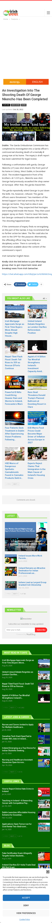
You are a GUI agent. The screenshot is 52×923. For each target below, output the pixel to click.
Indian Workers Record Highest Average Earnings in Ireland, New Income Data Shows (26, 544)
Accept (26, 897)
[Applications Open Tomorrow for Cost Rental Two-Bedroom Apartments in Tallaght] (44, 827)
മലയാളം (15, 81)
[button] (47, 871)
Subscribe (41, 630)
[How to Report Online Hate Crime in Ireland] (44, 792)
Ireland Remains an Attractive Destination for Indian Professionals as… (32, 570)
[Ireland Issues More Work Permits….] (11, 558)
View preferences (26, 913)
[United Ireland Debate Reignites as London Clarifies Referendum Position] (37, 311)
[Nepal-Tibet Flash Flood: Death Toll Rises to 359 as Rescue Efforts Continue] (14, 347)
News (24, 105)
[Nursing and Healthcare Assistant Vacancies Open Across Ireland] (44, 763)
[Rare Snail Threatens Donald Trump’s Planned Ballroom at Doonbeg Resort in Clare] (37, 382)
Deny (26, 905)
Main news (16, 105)
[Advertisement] (26, 48)
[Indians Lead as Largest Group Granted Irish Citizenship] (11, 585)
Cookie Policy (24, 919)
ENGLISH (37, 81)
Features (6, 105)
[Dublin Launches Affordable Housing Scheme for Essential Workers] (44, 815)
